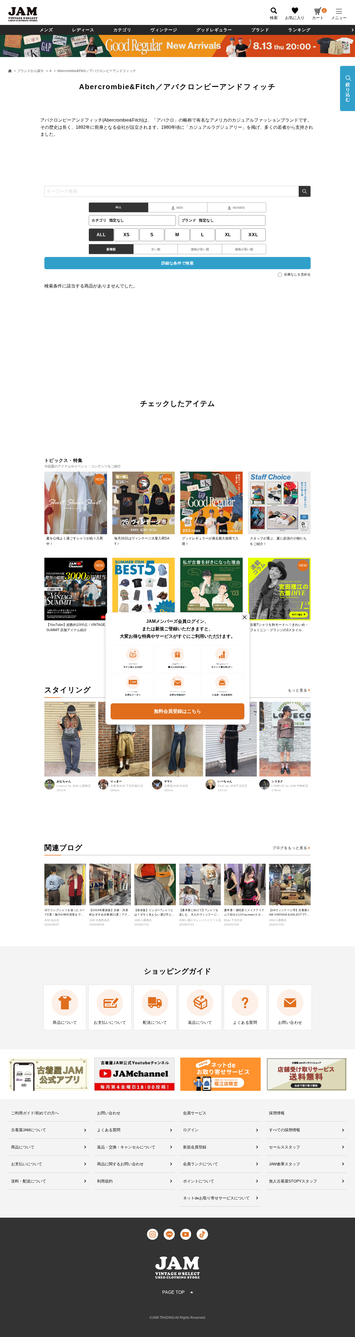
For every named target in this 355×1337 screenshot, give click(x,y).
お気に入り (295, 18)
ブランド (260, 29)
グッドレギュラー (214, 29)
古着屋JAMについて (28, 1130)
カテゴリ (122, 29)
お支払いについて (26, 1164)
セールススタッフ (284, 1147)
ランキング (299, 29)
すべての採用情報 (284, 1130)
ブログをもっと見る (289, 848)
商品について (22, 1147)
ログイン (191, 1130)
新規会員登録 (194, 1147)
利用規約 (105, 1181)
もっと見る (297, 690)
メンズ (46, 29)
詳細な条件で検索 (177, 263)
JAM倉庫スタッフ (284, 1164)
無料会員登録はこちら (177, 711)
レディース (83, 29)
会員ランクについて (200, 1164)
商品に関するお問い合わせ (120, 1164)
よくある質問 (108, 1130)
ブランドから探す (30, 71)
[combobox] (177, 191)
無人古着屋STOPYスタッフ (293, 1181)
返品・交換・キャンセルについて (126, 1147)
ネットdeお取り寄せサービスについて (216, 1198)
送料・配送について (28, 1181)
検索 (305, 191)
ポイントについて (198, 1181)
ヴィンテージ (163, 29)
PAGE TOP (173, 1292)
